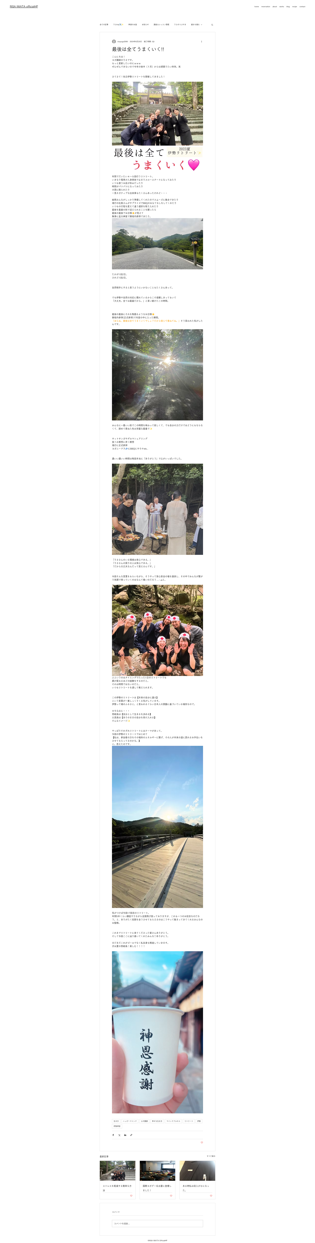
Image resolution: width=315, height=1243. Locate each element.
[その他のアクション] (201, 41)
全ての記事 (104, 24)
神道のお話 (132, 24)
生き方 (116, 1121)
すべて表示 (211, 1156)
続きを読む (195, 24)
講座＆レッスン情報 (161, 24)
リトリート (188, 1121)
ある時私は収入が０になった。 (196, 1188)
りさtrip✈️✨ (118, 24)
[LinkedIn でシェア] (125, 1135)
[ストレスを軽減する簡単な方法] (117, 1171)
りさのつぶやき (180, 24)
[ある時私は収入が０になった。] (197, 1171)
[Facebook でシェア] (113, 1135)
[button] (212, 25)
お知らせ (145, 24)
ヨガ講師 (144, 1121)
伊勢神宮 (117, 1126)
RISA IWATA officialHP (24, 6)
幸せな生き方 (157, 1121)
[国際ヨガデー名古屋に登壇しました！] (157, 1171)
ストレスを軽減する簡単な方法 (117, 1188)
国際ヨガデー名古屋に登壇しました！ (157, 1188)
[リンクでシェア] (131, 1135)
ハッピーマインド (130, 1121)
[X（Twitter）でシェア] (119, 1135)
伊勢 (199, 1121)
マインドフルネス (173, 1121)
